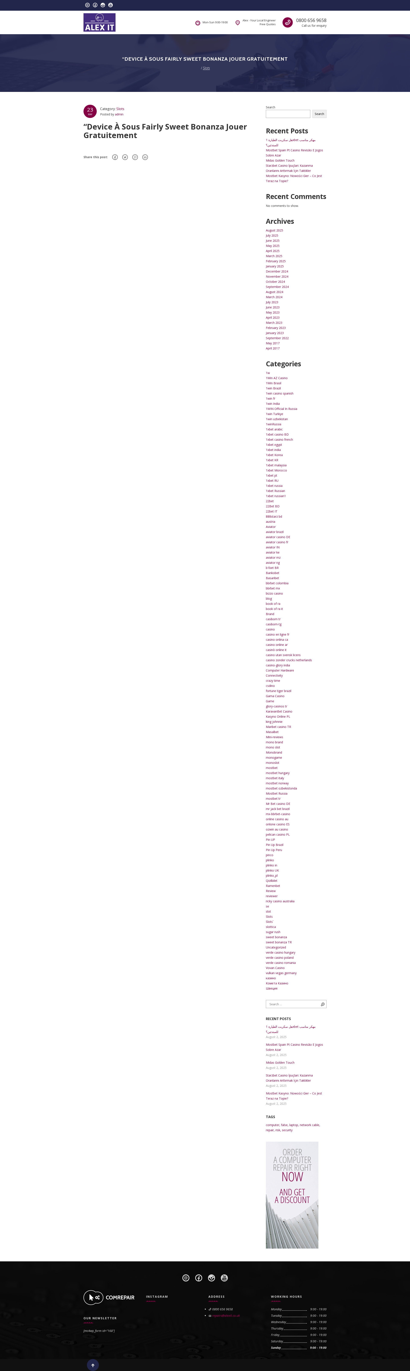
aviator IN (273, 547)
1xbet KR (272, 460)
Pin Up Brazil (274, 845)
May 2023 (273, 312)
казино (271, 978)
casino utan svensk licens (283, 655)
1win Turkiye (274, 414)
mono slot (273, 747)
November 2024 (277, 276)
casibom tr (273, 619)
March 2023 (274, 323)
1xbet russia (274, 486)
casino (270, 629)
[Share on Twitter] (125, 157)
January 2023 (275, 333)
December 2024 (277, 271)
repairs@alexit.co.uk (226, 1316)
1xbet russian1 (276, 496)
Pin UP (270, 840)
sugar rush (273, 932)
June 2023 (273, 307)
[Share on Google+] (135, 157)
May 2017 (273, 343)
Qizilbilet (271, 881)
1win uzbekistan (277, 419)
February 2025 (276, 261)
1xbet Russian (275, 491)
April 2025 (273, 251)
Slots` (270, 922)
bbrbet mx (273, 588)
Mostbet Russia (276, 793)
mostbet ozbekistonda (281, 788)
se (267, 906)
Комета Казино (277, 983)
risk (277, 1130)
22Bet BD (273, 506)
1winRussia (273, 424)
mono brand (274, 742)
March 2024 (274, 297)
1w (268, 373)
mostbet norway (277, 783)
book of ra (273, 604)
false (284, 1125)
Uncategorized (276, 947)
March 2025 (274, 256)
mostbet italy (275, 778)
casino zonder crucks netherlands (289, 660)
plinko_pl (272, 875)
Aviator (271, 527)
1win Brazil (273, 388)
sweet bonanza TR (279, 942)
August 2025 (274, 230)
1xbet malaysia (276, 465)
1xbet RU (272, 481)
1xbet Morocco (276, 470)
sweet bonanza (276, 937)
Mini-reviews (274, 737)
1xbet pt (271, 475)
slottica (271, 927)
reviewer (272, 896)
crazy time (273, 681)
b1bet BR (272, 568)
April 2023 (273, 317)
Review (271, 891)
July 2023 (272, 302)
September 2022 (277, 338)
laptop (293, 1125)
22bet (270, 501)
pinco (269, 855)
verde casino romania (281, 963)
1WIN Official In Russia (281, 409)
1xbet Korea (274, 455)
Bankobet (272, 573)
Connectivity (274, 675)
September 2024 (277, 287)
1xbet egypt (274, 445)
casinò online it (276, 650)
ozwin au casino (277, 829)
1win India (273, 404)
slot (268, 911)
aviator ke (273, 552)
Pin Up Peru (274, 850)
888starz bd (274, 516)
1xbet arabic (274, 429)
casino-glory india (278, 665)
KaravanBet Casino (279, 711)
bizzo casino (274, 593)
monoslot (272, 763)
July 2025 (272, 235)
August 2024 (274, 292)
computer (272, 1125)
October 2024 (275, 282)
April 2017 (273, 348)
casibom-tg (273, 624)
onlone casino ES (278, 824)
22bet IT (271, 511)
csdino (270, 686)
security (287, 1130)
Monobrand (274, 752)
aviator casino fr (277, 542)
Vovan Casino (275, 968)
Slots (120, 108)
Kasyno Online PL (278, 716)
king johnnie (274, 722)
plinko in (271, 865)
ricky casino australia (280, 901)
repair (270, 1130)
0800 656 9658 (311, 20)
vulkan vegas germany (281, 973)
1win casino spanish (279, 393)
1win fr (270, 398)
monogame (274, 757)
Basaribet (272, 578)
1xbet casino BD (277, 434)
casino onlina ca (277, 640)
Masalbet (272, 732)
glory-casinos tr (276, 706)
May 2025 (273, 246)
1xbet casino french (279, 439)
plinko (270, 860)
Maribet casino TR (278, 727)
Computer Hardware (280, 670)
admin (119, 114)
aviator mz (273, 557)
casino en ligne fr (277, 634)
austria (270, 522)
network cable (309, 1125)
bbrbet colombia (277, 583)
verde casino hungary (280, 952)
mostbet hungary (278, 773)
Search (270, 107)
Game (270, 701)
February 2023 (276, 328)
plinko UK (272, 870)
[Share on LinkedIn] (145, 157)
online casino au (277, 819)
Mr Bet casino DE (278, 804)
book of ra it (274, 609)
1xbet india (273, 450)
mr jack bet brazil (278, 809)
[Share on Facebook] (115, 157)
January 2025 (275, 266)
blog (269, 598)
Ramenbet (273, 886)
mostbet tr (273, 799)
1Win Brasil (273, 383)
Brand (270, 614)
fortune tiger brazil (278, 691)
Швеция (271, 988)
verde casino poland (280, 958)
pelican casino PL (278, 834)
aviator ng (273, 563)
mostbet (272, 768)
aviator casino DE (278, 537)
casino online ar (277, 645)
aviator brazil (275, 532)
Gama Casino (275, 696)
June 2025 (273, 241)
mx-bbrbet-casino (278, 814)
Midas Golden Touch (280, 160)
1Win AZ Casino (277, 378)
